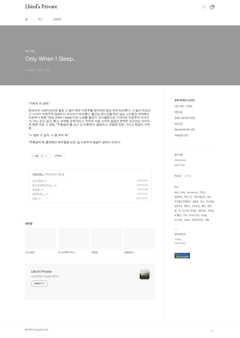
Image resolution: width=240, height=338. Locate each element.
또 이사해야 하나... (42, 184)
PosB (204, 215)
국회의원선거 (199, 197)
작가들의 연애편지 (182, 201)
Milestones (180, 160)
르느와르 (178, 220)
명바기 (187, 206)
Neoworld (192, 192)
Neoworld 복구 (184, 129)
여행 (178, 112)
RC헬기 (177, 215)
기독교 (202, 192)
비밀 (178, 123)
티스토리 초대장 (189, 210)
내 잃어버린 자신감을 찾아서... (45, 276)
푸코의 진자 (194, 215)
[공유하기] (42, 156)
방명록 (57, 19)
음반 (203, 206)
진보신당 (196, 206)
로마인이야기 (197, 220)
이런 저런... (38, 174)
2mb (182, 192)
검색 (204, 7)
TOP (212, 331)
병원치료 (202, 210)
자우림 (211, 210)
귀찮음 (36, 189)
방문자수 (178, 206)
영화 (207, 220)
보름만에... (38, 193)
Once (187, 220)
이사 (185, 215)
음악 (209, 206)
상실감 (195, 201)
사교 (202, 201)
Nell (176, 192)
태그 (40, 19)
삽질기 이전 (179, 165)
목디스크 (188, 197)
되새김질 (181, 135)
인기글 (187, 175)
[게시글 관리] (46, 156)
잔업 (34, 198)
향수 (209, 197)
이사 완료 (37, 180)
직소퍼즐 (210, 201)
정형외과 (178, 197)
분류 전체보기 (184, 100)
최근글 (177, 175)
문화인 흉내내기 (184, 117)
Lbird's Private (41, 6)
